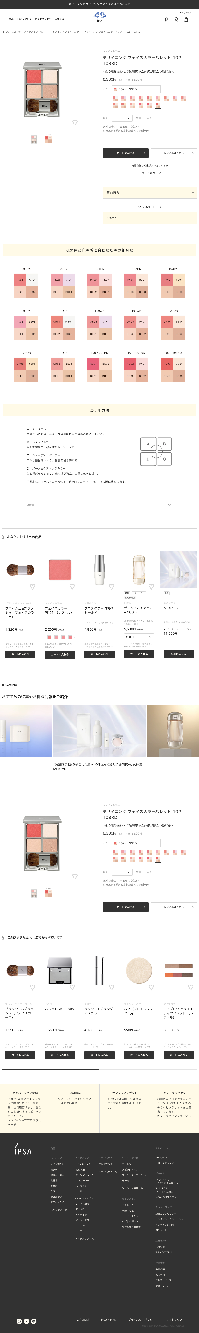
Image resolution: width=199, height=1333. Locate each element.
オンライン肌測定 (164, 1224)
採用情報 (160, 1275)
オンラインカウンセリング (169, 1219)
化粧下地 (80, 1169)
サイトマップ (174, 1319)
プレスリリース (163, 1280)
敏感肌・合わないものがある (177, 622)
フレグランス (106, 1164)
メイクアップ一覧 (84, 1238)
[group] (99, 738)
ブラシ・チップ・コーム (134, 1175)
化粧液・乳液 (58, 1175)
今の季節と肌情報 (131, 1227)
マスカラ (80, 1225)
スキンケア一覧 (59, 1210)
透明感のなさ (107, 623)
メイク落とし (57, 1164)
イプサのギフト (130, 1221)
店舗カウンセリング (165, 1213)
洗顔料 (54, 1169)
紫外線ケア (56, 1197)
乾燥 (128, 624)
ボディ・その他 (59, 1202)
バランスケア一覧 (108, 1172)
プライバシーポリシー (141, 1319)
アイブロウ (81, 1209)
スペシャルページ (150, 173)
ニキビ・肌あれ (146, 621)
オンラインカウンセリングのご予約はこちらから (100, 4)
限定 (167, 593)
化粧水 (54, 1180)
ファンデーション (84, 1175)
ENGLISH (144, 206)
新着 (127, 593)
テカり (135, 624)
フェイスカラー (83, 1204)
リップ (78, 1231)
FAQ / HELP (185, 13)
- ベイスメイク (83, 1164)
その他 (125, 1180)
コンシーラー (82, 1180)
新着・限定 (128, 1210)
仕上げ (78, 1191)
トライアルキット (131, 1216)
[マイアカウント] (176, 19)
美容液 (54, 1186)
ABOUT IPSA (162, 1157)
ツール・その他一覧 (132, 1188)
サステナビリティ (164, 1163)
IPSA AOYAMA (163, 1252)
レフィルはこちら (174, 153)
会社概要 (160, 1269)
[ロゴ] (99, 16)
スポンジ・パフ (130, 1169)
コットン (126, 1164)
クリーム (55, 1191)
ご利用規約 (83, 1319)
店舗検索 (160, 1247)
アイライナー (82, 1214)
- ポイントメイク (84, 1198)
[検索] (166, 19)
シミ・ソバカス (91, 623)
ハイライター (82, 1186)
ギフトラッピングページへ (174, 1116)
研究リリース (162, 1285)
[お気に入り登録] (75, 123)
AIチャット (161, 1230)
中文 (159, 206)
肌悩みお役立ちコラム (167, 1197)
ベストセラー (139, 593)
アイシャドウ (82, 1220)
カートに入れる (125, 153)
